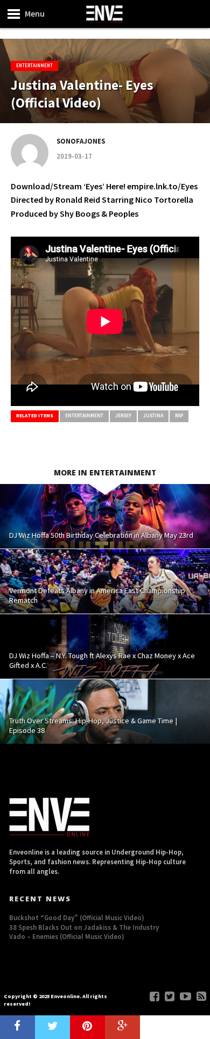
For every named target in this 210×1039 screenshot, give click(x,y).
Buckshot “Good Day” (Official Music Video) (76, 917)
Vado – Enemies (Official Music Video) (66, 936)
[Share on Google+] (122, 1027)
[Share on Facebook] (17, 1027)
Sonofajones (81, 141)
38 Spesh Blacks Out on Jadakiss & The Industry (84, 927)
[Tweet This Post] (52, 1027)
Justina (153, 415)
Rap (179, 415)
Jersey (123, 415)
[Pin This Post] (87, 1027)
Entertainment (84, 415)
